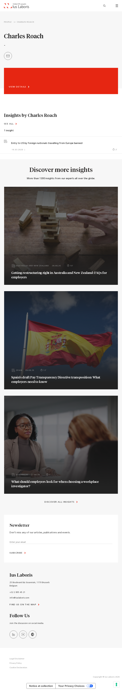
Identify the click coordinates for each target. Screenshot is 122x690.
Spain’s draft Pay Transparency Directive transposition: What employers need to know (55, 379)
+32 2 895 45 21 (17, 592)
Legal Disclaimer (17, 659)
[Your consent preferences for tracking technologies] (116, 684)
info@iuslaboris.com (19, 598)
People (8, 22)
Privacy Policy (16, 663)
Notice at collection (41, 685)
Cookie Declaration (18, 668)
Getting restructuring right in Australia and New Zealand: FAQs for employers (59, 275)
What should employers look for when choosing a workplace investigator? (55, 484)
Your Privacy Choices (71, 685)
